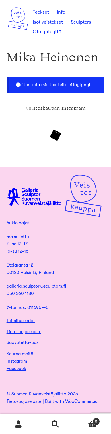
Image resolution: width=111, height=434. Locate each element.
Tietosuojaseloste (24, 331)
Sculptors (81, 22)
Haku (55, 424)
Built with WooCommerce (70, 401)
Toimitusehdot (21, 320)
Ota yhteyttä (47, 31)
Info (61, 12)
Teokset (41, 12)
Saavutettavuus (22, 342)
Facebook (16, 368)
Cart (85, 420)
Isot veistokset (48, 22)
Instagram (17, 361)
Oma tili (18, 424)
